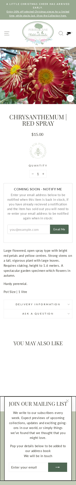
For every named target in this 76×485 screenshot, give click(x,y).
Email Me (59, 229)
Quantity (38, 165)
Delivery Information (38, 304)
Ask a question (38, 313)
